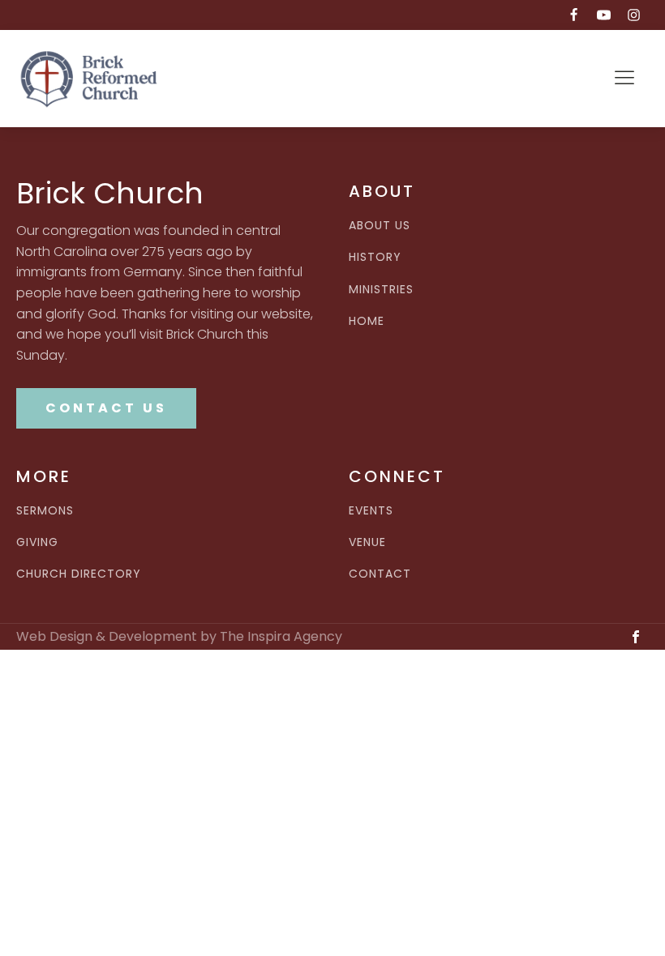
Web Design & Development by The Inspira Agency (179, 637)
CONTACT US (106, 408)
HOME (366, 321)
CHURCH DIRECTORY (78, 574)
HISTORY (375, 257)
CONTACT (380, 574)
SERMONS (45, 511)
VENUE (367, 542)
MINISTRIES (381, 290)
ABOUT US (379, 226)
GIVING (37, 542)
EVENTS (371, 511)
